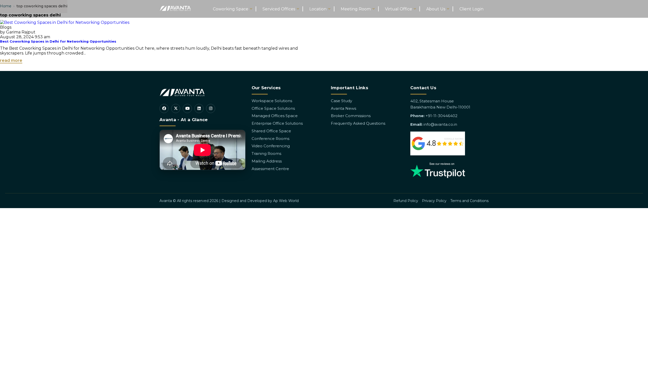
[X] (175, 108)
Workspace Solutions (272, 100)
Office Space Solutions (273, 108)
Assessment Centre (270, 168)
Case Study (341, 100)
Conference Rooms (270, 138)
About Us (435, 9)
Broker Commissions (351, 115)
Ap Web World (286, 200)
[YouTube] (187, 108)
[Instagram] (210, 108)
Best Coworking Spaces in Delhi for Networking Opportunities (58, 41)
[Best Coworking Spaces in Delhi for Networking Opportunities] (64, 22)
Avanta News (343, 108)
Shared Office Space (271, 131)
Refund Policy (405, 200)
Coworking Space (230, 9)
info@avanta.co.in (440, 124)
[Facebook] (164, 108)
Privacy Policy (434, 200)
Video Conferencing (271, 145)
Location (318, 9)
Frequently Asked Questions (358, 123)
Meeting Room (356, 9)
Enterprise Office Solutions (277, 123)
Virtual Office (398, 9)
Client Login (471, 9)
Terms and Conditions (469, 200)
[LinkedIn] (199, 108)
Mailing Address (267, 161)
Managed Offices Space (275, 115)
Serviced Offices (278, 9)
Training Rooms (266, 153)
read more (11, 60)
